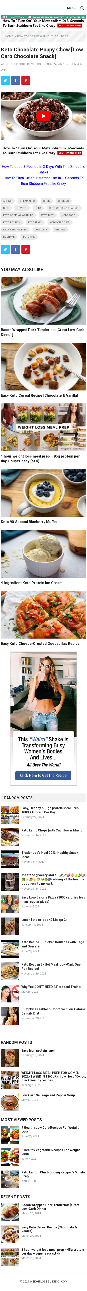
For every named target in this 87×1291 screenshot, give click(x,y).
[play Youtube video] (43, 116)
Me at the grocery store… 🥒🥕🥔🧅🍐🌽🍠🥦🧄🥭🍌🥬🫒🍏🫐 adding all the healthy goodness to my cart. (53, 879)
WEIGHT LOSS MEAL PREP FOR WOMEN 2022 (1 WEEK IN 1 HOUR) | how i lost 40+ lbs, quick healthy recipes (53, 1076)
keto (38, 208)
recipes (60, 229)
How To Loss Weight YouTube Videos (42, 36)
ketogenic (34, 222)
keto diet (47, 215)
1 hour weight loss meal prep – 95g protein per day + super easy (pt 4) (52, 1251)
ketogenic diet (59, 222)
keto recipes (11, 222)
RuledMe (8, 236)
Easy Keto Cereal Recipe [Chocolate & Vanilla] (39, 395)
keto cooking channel (64, 208)
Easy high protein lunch (38, 1050)
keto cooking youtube (18, 215)
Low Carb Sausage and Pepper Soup (48, 1095)
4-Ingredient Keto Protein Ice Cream (31, 583)
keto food (68, 215)
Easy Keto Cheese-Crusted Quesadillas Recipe (40, 643)
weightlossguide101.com (48, 1281)
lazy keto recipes (15, 229)
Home (9, 36)
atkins (7, 201)
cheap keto (27, 201)
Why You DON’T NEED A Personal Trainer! (52, 987)
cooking (63, 201)
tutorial (29, 236)
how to (22, 208)
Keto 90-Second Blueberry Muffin (29, 522)
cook (46, 201)
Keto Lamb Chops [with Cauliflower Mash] (51, 830)
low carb (41, 229)
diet (5, 208)
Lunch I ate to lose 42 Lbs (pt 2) (44, 920)
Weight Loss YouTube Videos (21, 64)
